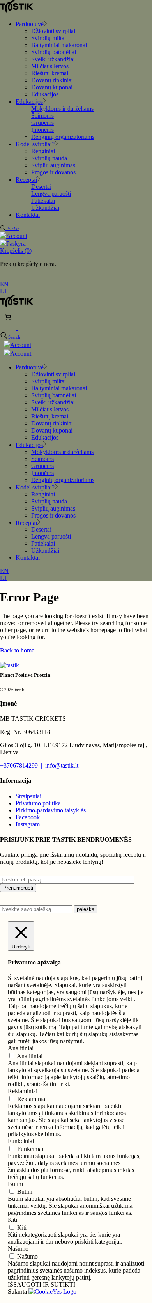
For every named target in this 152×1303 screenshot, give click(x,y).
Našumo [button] (18, 1248)
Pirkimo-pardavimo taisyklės (51, 810)
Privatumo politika (38, 803)
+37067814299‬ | (22, 765)
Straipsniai (28, 796)
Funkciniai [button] (21, 1141)
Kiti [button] (12, 1219)
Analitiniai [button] (21, 1048)
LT (3, 291)
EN (4, 284)
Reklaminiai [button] (22, 1091)
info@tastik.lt (61, 765)
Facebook (28, 817)
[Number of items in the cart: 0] (8, 316)
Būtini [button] (15, 1184)
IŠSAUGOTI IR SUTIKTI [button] (41, 1284)
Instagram (28, 824)
